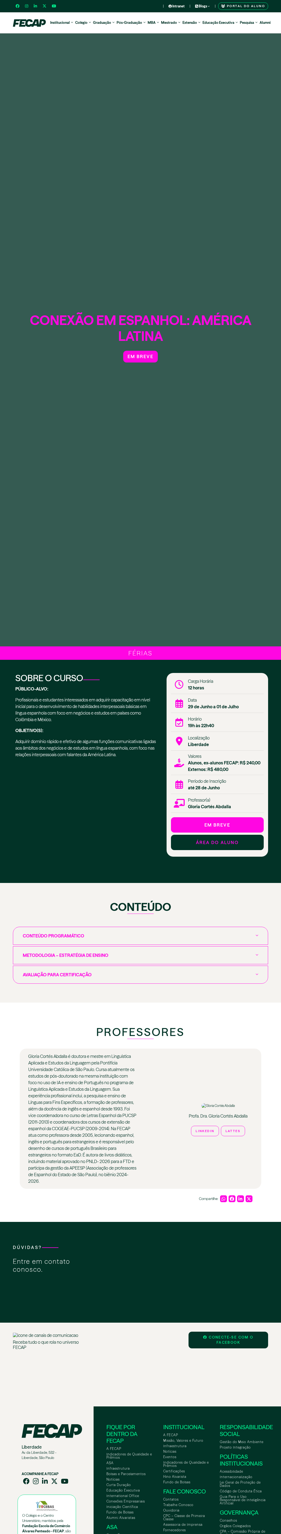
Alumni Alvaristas (120, 1518)
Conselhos (228, 1520)
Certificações (174, 1471)
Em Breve (140, 356)
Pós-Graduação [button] (129, 23)
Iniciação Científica (122, 1507)
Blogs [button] (203, 6)
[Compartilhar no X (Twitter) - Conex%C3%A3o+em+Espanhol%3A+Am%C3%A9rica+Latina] (249, 1198)
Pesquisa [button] (247, 23)
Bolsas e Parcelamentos (126, 1474)
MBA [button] (152, 23)
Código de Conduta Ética (241, 1491)
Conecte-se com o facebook (230, 1340)
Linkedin (205, 1131)
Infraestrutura (118, 1468)
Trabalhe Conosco (178, 1505)
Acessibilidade (231, 1471)
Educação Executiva (123, 1490)
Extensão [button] (189, 23)
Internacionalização (236, 1477)
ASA (110, 1463)
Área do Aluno (217, 842)
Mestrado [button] (169, 23)
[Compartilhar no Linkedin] (240, 1198)
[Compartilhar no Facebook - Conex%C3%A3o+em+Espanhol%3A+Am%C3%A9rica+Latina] (232, 1198)
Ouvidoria (171, 1510)
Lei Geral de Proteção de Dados (240, 1484)
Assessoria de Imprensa (183, 1525)
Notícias (113, 1479)
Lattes (233, 1131)
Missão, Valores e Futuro (183, 1440)
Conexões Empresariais (125, 1501)
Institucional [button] (60, 23)
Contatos (171, 1499)
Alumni (265, 23)
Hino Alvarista (174, 1477)
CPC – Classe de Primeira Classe (184, 1517)
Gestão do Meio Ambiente (241, 1442)
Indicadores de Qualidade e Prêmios (129, 1456)
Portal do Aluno (245, 6)
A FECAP (113, 1449)
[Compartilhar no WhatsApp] (223, 1198)
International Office (122, 1496)
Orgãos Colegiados (235, 1526)
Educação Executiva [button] (218, 23)
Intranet (178, 6)
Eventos (169, 1457)
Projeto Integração (235, 1447)
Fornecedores (174, 1530)
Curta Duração (118, 1485)
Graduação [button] (102, 23)
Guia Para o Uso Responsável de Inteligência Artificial (243, 1500)
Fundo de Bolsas (120, 1512)
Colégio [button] (81, 23)
